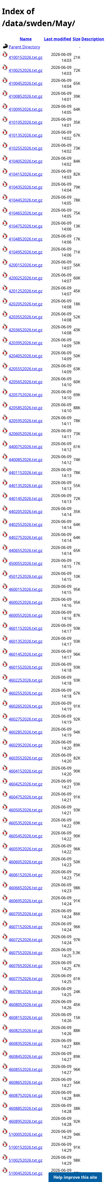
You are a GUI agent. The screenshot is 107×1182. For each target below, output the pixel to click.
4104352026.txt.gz (26, 187)
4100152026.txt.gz (26, 57)
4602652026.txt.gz (26, 706)
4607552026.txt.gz (26, 952)
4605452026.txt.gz (26, 836)
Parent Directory (24, 47)
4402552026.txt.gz (26, 524)
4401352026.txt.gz (26, 485)
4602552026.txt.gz (26, 693)
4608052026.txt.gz (26, 1004)
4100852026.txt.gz (26, 96)
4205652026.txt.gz (26, 382)
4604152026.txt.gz (26, 771)
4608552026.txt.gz (26, 1069)
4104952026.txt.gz (26, 252)
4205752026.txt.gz (26, 394)
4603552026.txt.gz (26, 758)
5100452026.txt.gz (26, 1173)
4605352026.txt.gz (26, 823)
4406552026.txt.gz (26, 550)
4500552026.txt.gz (26, 563)
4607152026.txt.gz (26, 926)
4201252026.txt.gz (26, 291)
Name (26, 39)
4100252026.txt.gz (26, 70)
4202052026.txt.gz (26, 304)
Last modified (57, 39)
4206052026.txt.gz (26, 433)
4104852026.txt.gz (26, 239)
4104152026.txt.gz (26, 174)
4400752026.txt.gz (26, 446)
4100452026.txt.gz (26, 83)
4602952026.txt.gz (26, 745)
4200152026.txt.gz (26, 265)
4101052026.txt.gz (26, 122)
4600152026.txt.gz (26, 589)
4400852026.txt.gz (26, 459)
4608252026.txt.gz (26, 1030)
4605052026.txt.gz (26, 810)
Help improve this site (75, 1177)
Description (92, 39)
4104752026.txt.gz (26, 226)
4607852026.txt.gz (26, 991)
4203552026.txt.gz (26, 317)
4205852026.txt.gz (26, 407)
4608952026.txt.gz (26, 1121)
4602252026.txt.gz (26, 680)
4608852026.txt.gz (26, 1108)
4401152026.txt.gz (26, 472)
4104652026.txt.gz (26, 213)
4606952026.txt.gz (26, 901)
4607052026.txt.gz (26, 914)
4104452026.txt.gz (26, 200)
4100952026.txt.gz (26, 109)
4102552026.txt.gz (26, 148)
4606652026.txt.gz (26, 888)
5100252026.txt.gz (26, 1160)
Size (76, 39)
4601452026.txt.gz (26, 654)
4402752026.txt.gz (26, 537)
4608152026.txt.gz (26, 1017)
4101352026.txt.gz (26, 135)
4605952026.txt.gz (26, 849)
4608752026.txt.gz (26, 1095)
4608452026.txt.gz (26, 1056)
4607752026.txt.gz (26, 978)
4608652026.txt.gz (26, 1082)
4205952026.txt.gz (26, 420)
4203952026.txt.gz (26, 343)
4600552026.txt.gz (26, 615)
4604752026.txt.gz (26, 797)
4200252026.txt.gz (26, 278)
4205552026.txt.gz (26, 369)
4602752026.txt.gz (26, 719)
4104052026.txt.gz (26, 161)
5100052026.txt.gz (26, 1134)
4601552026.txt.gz (26, 667)
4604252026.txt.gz (26, 784)
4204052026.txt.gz (26, 356)
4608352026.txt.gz (26, 1043)
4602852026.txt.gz (26, 732)
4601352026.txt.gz (26, 641)
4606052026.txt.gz (26, 862)
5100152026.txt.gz (26, 1147)
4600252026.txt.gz (26, 602)
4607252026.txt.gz (26, 939)
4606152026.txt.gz (26, 875)
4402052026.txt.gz (26, 511)
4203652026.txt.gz (26, 330)
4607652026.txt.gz (26, 965)
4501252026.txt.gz (26, 576)
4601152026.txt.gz (26, 628)
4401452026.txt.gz (26, 498)
